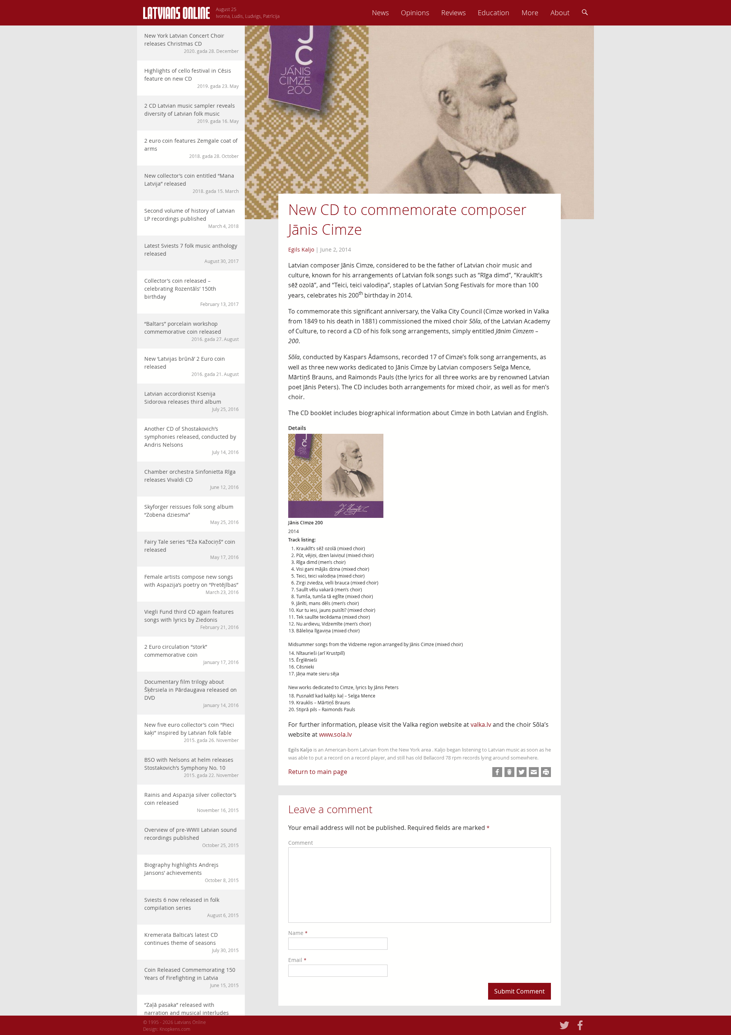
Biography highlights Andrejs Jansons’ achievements (191, 872)
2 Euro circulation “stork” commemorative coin (191, 654)
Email (297, 959)
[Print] (546, 772)
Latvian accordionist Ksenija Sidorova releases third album (191, 401)
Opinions (415, 12)
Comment (300, 842)
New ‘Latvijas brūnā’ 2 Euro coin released (191, 366)
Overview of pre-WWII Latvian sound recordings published (191, 837)
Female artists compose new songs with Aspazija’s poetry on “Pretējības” (191, 584)
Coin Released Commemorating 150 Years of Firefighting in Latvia (191, 977)
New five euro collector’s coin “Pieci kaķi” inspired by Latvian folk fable (191, 732)
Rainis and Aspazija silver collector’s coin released (191, 802)
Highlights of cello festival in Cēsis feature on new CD (191, 78)
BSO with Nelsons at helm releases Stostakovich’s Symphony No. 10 (191, 767)
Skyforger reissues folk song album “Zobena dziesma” (191, 514)
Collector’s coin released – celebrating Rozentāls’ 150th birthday (191, 292)
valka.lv (481, 724)
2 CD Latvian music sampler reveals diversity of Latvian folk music (191, 113)
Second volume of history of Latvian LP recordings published (191, 218)
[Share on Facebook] (497, 772)
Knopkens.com (175, 1029)
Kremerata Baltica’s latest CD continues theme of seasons (191, 942)
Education (493, 12)
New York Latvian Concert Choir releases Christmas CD (191, 43)
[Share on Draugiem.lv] (509, 772)
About (560, 12)
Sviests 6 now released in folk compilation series (191, 907)
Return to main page (317, 771)
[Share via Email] (534, 772)
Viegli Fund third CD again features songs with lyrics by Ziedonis (191, 619)
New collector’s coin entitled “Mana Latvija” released (191, 183)
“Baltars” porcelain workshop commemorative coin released (191, 331)
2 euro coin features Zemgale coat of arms (191, 148)
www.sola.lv (335, 734)
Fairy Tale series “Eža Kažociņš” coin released (191, 549)
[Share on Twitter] (522, 772)
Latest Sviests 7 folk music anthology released (191, 253)
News (380, 12)
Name (298, 932)
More (530, 12)
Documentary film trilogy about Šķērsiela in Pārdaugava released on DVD (191, 693)
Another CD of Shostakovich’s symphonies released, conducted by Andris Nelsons (191, 440)
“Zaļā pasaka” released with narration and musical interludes (191, 1012)
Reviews (453, 12)
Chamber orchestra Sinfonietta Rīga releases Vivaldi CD (191, 479)
